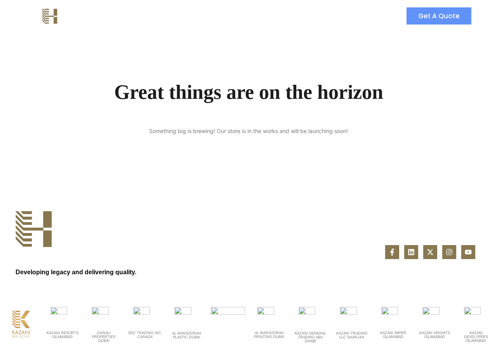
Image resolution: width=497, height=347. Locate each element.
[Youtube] (468, 252)
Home (80, 16)
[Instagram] (449, 252)
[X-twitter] (430, 252)
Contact (216, 16)
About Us (170, 16)
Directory (122, 16)
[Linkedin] (411, 252)
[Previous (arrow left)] (13, 173)
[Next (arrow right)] (483, 173)
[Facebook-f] (392, 252)
